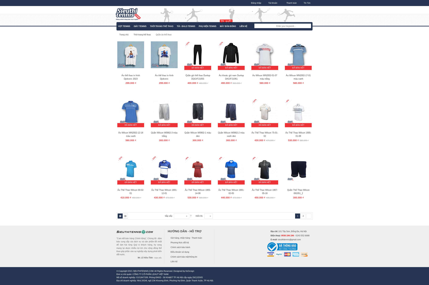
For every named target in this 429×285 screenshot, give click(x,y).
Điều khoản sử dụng (180, 252)
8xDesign (190, 271)
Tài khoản (272, 3)
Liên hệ (174, 261)
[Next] (308, 216)
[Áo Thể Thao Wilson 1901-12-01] (164, 169)
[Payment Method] (270, 254)
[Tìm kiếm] (309, 26)
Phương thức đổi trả (180, 242)
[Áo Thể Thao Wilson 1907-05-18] (264, 169)
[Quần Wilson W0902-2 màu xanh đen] (231, 112)
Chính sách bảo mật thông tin (184, 257)
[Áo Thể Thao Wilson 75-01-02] (264, 112)
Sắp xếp (168, 216)
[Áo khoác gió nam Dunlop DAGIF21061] (231, 54)
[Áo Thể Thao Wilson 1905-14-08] (197, 169)
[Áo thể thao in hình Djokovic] (164, 54)
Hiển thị (199, 216)
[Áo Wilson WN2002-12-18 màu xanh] (130, 112)
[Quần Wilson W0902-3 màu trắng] (164, 112)
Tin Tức (307, 3)
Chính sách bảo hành (180, 247)
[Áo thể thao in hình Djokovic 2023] (130, 54)
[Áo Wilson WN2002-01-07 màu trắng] (264, 54)
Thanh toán (291, 3)
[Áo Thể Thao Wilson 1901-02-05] (231, 169)
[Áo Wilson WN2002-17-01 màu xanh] (298, 54)
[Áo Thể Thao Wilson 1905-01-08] (298, 112)
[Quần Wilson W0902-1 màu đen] (197, 112)
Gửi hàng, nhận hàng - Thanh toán (186, 238)
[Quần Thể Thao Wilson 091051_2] (298, 169)
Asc (191, 216)
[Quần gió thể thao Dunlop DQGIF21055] (197, 54)
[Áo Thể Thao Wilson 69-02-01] (130, 169)
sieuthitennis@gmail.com (289, 239)
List (125, 216)
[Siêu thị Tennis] (128, 14)
